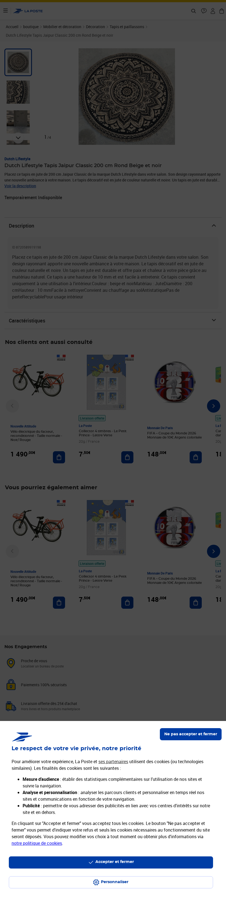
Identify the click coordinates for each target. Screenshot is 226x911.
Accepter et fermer (114, 862)
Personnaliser (114, 882)
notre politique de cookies (37, 843)
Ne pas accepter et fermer (190, 734)
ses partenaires (113, 761)
